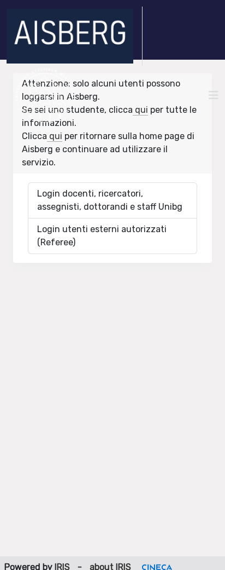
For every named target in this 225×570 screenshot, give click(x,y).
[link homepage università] (45, 95)
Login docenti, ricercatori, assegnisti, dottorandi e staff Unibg (109, 200)
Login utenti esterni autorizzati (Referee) (102, 235)
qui (140, 110)
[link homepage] (75, 36)
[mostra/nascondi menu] (213, 95)
